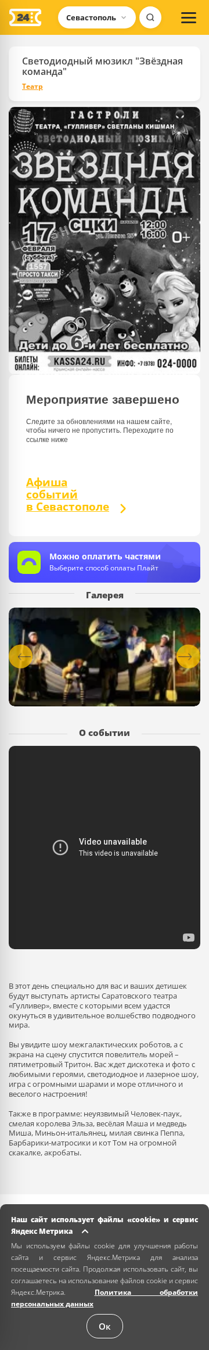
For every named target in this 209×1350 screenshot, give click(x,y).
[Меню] (189, 17)
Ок (105, 1326)
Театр (32, 86)
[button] (188, 656)
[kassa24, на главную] (25, 17)
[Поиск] (150, 17)
